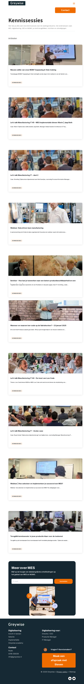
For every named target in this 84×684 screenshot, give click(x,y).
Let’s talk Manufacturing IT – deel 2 (24, 175)
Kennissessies (16, 82)
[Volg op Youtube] (74, 678)
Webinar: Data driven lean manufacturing (26, 228)
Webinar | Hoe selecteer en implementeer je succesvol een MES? (36, 484)
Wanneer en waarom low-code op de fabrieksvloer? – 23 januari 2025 (38, 325)
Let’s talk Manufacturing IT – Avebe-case (26, 431)
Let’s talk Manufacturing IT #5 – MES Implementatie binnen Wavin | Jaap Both (41, 122)
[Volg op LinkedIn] (70, 678)
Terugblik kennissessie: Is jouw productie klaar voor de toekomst (36, 536)
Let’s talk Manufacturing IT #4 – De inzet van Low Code (32, 378)
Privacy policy (62, 672)
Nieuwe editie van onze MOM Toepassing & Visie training (33, 70)
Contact (65, 10)
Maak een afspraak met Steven (59, 660)
